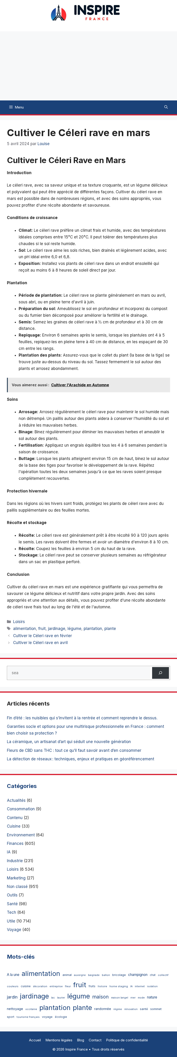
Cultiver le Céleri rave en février (42, 635)
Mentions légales (58, 1040)
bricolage (119, 975)
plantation (93, 628)
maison (100, 997)
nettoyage (15, 1009)
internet (140, 986)
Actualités (16, 800)
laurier (61, 997)
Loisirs (19, 621)
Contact (95, 1040)
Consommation (21, 809)
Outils (12, 895)
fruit (42, 628)
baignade (94, 975)
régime (117, 1009)
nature (152, 997)
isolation (152, 986)
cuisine (26, 986)
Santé (12, 904)
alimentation (24, 628)
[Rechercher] (160, 673)
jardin (12, 996)
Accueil (35, 1040)
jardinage (56, 628)
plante (110, 628)
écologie (61, 1017)
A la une (13, 974)
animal (67, 975)
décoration (40, 986)
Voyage (14, 929)
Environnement (21, 835)
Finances (15, 843)
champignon (138, 974)
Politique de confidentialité (127, 1040)
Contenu (15, 817)
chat (153, 975)
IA (9, 852)
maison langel (119, 997)
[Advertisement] (88, 66)
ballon (106, 975)
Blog (80, 1040)
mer (133, 997)
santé (144, 1009)
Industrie (15, 860)
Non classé (17, 886)
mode (141, 997)
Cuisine (14, 826)
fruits (91, 986)
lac (53, 997)
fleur (68, 986)
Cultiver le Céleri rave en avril (40, 642)
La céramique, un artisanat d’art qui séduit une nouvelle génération (69, 741)
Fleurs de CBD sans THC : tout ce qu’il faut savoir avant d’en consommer (74, 750)
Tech (11, 912)
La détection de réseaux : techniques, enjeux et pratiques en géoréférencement (80, 759)
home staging (118, 986)
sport (10, 1017)
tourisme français (28, 1017)
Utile (11, 921)
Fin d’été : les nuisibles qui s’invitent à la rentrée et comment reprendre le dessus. (82, 718)
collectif (163, 975)
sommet (156, 1009)
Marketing (16, 878)
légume (74, 628)
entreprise (56, 986)
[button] (166, 107)
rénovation (131, 1009)
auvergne (80, 975)
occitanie (31, 1009)
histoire (102, 986)
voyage (47, 1017)
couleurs (12, 986)
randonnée (102, 1009)
